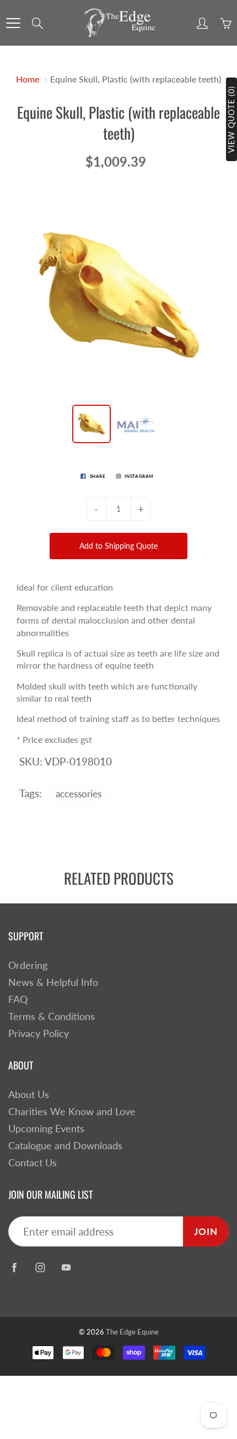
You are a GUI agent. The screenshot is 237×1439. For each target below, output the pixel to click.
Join (206, 1231)
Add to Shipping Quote (118, 545)
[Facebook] (14, 1267)
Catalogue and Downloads (65, 1145)
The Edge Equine (132, 1331)
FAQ (18, 999)
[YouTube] (66, 1267)
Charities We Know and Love (72, 1111)
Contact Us (32, 1162)
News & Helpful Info (53, 982)
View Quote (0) (231, 119)
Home (27, 79)
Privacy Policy (38, 1033)
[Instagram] (40, 1267)
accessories (78, 794)
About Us (28, 1094)
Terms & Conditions (51, 1016)
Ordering (27, 965)
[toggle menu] (13, 23)
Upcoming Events (46, 1128)
